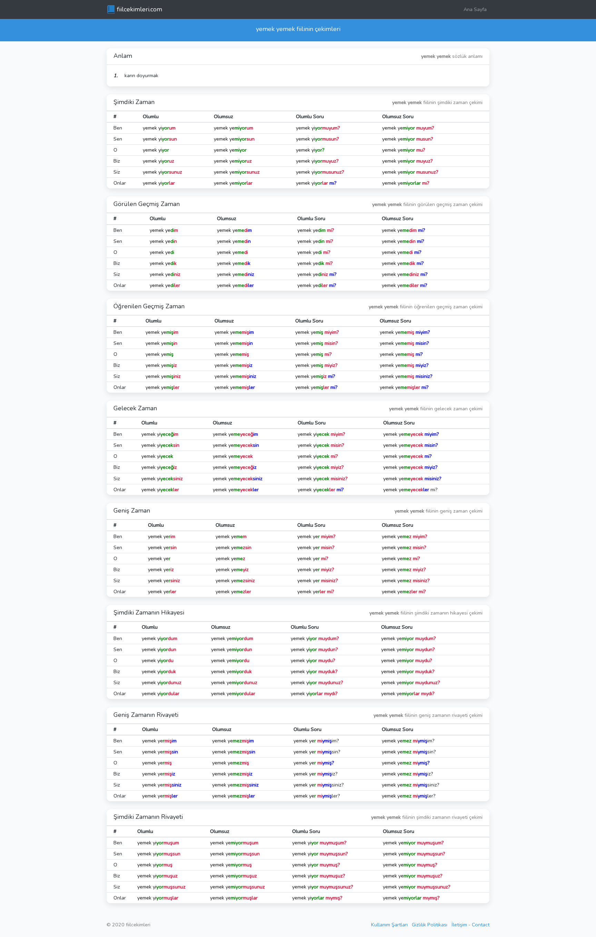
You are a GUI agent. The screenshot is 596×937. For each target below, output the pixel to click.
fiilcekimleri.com (139, 9)
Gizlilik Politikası (429, 924)
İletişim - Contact (470, 924)
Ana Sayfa (475, 9)
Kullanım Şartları (389, 924)
